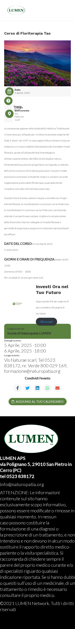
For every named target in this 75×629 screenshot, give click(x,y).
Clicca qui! (46, 321)
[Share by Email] (57, 388)
